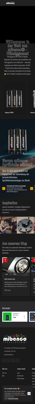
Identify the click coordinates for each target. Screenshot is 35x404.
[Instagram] (8, 360)
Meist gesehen (6, 308)
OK (29, 394)
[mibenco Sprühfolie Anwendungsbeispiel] (8, 225)
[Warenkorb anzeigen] (32, 3)
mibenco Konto (21, 369)
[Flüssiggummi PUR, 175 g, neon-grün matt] (7, 316)
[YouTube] (13, 360)
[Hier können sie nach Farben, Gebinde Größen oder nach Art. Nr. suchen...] (28, 3)
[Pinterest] (17, 360)
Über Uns (4, 369)
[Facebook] (4, 360)
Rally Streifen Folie (9, 279)
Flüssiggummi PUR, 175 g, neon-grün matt (16, 314)
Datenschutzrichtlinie (13, 399)
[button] (13, 319)
